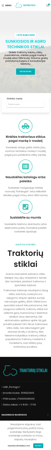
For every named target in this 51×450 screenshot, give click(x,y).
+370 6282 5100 (25, 35)
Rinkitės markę (14, 98)
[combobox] (25, 104)
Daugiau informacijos (19, 446)
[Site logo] (25, 5)
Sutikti (38, 446)
